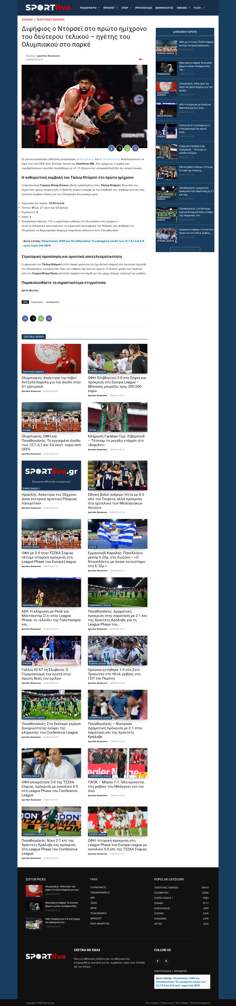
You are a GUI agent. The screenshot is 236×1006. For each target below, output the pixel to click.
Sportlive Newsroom (48, 55)
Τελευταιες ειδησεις (50, 19)
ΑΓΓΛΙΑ (92, 430)
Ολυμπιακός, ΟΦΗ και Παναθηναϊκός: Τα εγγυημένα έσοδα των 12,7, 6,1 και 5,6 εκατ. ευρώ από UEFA (51, 442)
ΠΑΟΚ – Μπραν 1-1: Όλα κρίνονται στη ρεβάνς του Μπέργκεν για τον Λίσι (116, 786)
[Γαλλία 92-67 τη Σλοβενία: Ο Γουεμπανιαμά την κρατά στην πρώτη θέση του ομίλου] (51, 650)
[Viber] (135, 148)
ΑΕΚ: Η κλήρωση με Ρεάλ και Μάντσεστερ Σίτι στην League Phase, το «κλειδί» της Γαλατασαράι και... (51, 617)
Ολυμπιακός (86, 159)
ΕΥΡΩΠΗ (27, 663)
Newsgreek (180, 970)
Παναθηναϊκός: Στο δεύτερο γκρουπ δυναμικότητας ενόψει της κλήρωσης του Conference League (51, 728)
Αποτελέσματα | (163, 970)
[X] (119, 148)
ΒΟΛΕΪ (92, 488)
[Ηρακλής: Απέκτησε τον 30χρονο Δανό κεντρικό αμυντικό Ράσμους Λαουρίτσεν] (51, 475)
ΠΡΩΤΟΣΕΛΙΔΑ (143, 7)
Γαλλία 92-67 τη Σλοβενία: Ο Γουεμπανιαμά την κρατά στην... (194, 129)
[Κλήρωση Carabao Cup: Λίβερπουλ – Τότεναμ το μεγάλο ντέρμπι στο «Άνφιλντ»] (117, 417)
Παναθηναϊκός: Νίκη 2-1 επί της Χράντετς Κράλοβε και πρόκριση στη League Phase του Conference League (49, 847)
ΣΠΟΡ (125, 7)
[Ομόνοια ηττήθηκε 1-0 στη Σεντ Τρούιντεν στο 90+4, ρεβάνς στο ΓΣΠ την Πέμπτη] (117, 650)
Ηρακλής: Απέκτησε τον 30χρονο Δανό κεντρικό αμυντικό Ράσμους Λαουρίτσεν (49, 499)
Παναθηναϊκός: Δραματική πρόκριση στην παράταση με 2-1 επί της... (196, 191)
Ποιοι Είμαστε (152, 1002)
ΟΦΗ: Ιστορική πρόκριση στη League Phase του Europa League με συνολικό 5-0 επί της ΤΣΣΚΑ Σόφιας (117, 844)
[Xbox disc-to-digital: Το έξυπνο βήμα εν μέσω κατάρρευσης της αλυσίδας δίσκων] (166, 68)
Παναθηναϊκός (111, 159)
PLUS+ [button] (197, 7)
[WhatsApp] (127, 148)
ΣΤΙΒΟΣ (92, 546)
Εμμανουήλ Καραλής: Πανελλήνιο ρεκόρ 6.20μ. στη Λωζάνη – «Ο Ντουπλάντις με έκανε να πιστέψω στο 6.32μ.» (116, 559)
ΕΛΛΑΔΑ (27, 19)
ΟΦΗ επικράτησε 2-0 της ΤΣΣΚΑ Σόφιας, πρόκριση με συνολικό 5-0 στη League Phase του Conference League (50, 788)
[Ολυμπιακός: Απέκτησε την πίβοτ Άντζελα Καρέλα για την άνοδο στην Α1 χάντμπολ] (51, 359)
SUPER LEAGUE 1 (31, 488)
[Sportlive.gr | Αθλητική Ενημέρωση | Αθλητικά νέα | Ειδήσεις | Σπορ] (46, 956)
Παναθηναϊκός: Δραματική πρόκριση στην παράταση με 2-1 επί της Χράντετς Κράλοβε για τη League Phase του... (117, 617)
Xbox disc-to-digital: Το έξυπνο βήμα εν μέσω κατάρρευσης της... (195, 66)
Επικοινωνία (167, 1002)
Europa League (97, 371)
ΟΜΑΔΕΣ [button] (182, 7)
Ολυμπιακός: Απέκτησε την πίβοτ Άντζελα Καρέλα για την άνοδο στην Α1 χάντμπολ (51, 382)
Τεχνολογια (163, 74)
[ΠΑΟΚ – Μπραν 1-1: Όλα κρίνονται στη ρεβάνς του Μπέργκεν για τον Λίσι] (117, 763)
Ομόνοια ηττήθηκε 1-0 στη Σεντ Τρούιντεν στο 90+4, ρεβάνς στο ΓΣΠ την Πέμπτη (114, 674)
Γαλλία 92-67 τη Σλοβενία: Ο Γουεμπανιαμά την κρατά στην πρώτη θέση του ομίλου (46, 674)
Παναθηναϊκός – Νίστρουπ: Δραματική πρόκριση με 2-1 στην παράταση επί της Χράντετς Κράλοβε (115, 730)
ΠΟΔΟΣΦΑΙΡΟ (88, 7)
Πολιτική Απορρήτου (200, 1002)
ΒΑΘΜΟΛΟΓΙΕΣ (164, 7)
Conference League (100, 605)
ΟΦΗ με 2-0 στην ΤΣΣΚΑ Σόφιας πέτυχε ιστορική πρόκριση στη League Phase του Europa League (49, 557)
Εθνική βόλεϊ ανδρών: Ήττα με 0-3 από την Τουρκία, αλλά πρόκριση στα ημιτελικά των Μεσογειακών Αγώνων (116, 501)
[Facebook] (111, 148)
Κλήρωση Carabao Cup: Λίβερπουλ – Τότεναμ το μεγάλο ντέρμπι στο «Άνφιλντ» (116, 440)
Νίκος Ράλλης (30, 605)
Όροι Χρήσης (182, 1002)
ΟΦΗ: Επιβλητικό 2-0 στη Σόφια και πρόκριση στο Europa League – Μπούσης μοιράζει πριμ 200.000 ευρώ (117, 384)
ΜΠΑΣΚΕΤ (109, 7)
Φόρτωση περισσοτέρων (184, 249)
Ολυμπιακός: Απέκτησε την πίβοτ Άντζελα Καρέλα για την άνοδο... (196, 87)
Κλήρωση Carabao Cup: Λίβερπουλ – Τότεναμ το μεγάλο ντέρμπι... (192, 149)
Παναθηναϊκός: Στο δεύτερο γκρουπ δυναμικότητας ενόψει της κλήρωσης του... (196, 212)
